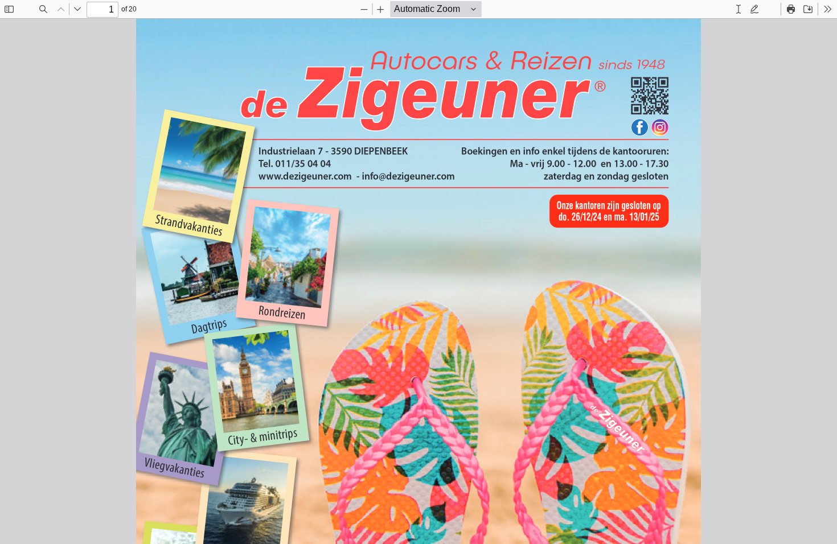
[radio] (738, 9)
